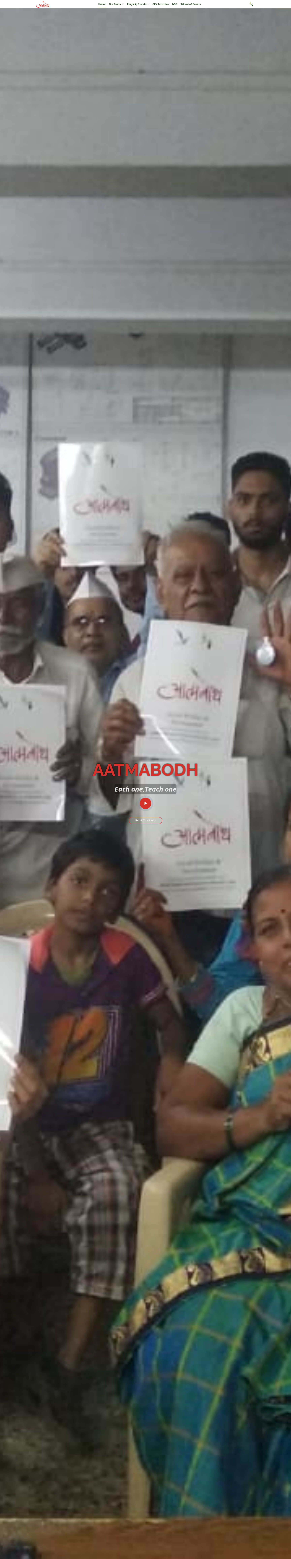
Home (102, 4)
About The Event (145, 820)
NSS (174, 4)
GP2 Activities (160, 4)
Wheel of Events (191, 4)
